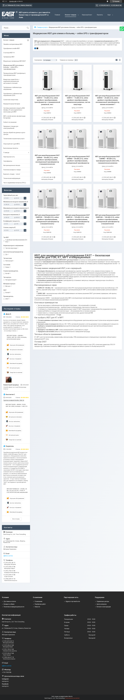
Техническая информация (11, 178)
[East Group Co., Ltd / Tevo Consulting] (9, 14)
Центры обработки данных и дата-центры (14, 133)
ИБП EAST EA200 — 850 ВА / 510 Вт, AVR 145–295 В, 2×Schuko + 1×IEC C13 (16, 405)
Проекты (100, 15)
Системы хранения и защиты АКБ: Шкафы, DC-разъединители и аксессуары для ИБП (14, 110)
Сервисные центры (103, 601)
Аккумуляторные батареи (11, 104)
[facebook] (35, 48)
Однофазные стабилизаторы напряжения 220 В (12, 94)
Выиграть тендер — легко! (11, 174)
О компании (38, 601)
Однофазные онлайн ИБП (11, 48)
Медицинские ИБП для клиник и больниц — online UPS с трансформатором (13, 67)
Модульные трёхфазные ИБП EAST (14, 61)
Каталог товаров (70, 15)
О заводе (6, 152)
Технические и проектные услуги (13, 138)
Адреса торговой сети (73, 601)
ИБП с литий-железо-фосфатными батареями (14, 117)
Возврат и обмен (9, 604)
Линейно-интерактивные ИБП (12, 44)
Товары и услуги (42, 27)
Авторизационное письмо (11, 165)
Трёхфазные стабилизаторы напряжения (12, 88)
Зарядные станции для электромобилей (10, 127)
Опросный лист (87, 15)
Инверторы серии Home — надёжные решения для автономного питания (11, 81)
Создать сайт (13, 1)
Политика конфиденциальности (14, 606)
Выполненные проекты (10, 148)
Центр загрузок (102, 604)
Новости (37, 606)
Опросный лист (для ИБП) (11, 144)
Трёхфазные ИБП (8, 57)
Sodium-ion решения (9, 122)
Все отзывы (16, 519)
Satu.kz (71, 696)
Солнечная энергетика (10, 99)
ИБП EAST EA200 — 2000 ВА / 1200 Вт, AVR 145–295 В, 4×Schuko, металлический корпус (17, 337)
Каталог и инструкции (104, 606)
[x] (37, 48)
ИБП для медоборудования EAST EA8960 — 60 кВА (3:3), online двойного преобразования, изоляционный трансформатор (77, 160)
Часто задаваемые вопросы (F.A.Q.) (14, 182)
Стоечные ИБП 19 (9, 52)
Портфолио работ (40, 604)
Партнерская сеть (9, 157)
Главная (57, 15)
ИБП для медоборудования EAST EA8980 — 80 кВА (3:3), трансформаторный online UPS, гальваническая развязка (107, 160)
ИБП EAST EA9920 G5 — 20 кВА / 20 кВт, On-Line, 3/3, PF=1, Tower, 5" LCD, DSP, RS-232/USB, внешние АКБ (17, 490)
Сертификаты (7, 161)
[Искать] (27, 28)
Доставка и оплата (10, 601)
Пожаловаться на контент (72, 698)
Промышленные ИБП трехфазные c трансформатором (14, 74)
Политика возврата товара (12, 170)
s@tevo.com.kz (8, 556)
